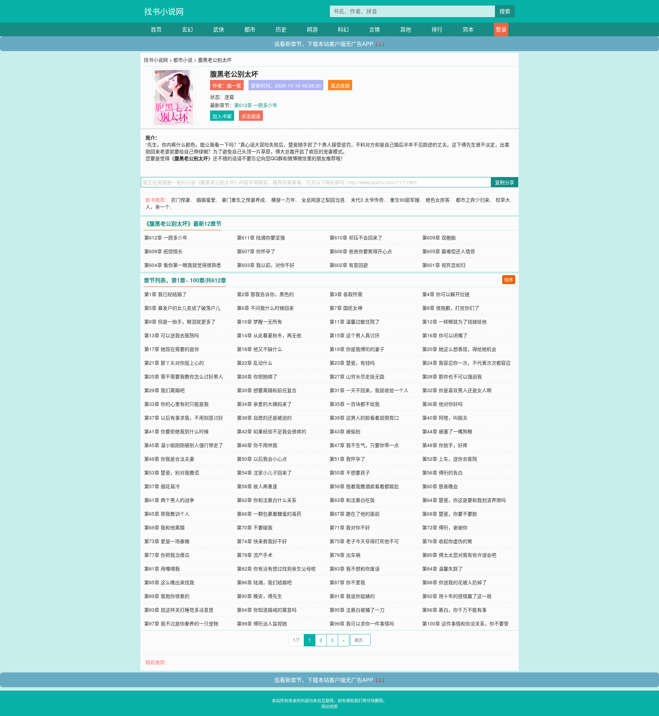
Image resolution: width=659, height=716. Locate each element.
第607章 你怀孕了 (256, 251)
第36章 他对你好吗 (442, 403)
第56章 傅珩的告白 (442, 472)
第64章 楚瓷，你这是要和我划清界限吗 (464, 499)
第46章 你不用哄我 (257, 445)
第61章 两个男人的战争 (169, 499)
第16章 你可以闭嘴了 (444, 335)
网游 (312, 29)
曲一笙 (234, 85)
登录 (501, 29)
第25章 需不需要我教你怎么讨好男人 (183, 376)
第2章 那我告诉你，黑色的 (265, 294)
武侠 (218, 29)
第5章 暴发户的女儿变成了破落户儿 (182, 307)
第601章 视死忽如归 (443, 264)
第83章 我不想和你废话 (355, 568)
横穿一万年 (283, 199)
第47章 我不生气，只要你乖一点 (364, 445)
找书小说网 (164, 11)
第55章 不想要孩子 (350, 472)
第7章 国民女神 (346, 307)
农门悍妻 (180, 199)
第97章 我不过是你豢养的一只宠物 (181, 623)
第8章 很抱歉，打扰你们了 (450, 307)
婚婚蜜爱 (206, 199)
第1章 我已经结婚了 (165, 294)
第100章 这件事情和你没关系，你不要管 (465, 623)
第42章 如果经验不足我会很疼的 (271, 431)
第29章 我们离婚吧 (164, 390)
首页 (156, 29)
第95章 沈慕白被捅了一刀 (357, 609)
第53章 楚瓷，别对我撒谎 (171, 472)
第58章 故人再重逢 (257, 486)
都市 (249, 29)
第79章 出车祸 (345, 554)
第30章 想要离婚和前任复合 (267, 390)
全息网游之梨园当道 (323, 199)
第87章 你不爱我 (347, 582)
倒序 (508, 279)
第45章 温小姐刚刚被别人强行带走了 (183, 445)
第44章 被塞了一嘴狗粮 (447, 431)
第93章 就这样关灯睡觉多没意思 (178, 609)
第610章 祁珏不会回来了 (356, 237)
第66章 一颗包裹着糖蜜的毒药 (269, 513)
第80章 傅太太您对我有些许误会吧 (459, 554)
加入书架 (222, 116)
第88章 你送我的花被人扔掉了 (454, 582)
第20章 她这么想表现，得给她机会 (459, 348)
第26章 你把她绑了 (257, 376)
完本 (468, 29)
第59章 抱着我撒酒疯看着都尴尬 (364, 486)
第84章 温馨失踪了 (442, 568)
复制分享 (504, 182)
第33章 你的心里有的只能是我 (176, 403)
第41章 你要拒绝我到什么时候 (176, 431)
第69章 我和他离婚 (164, 527)
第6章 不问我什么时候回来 (265, 307)
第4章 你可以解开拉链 (446, 294)
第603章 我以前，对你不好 (265, 264)
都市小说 (183, 59)
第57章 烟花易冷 (162, 486)
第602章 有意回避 (349, 264)
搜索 (504, 11)
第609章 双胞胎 (439, 237)
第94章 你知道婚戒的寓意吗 (267, 609)
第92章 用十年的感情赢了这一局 (457, 595)
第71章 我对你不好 (350, 527)
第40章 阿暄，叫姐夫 (444, 417)
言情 (374, 29)
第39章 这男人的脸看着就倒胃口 (364, 417)
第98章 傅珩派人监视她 (262, 623)
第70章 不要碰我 (255, 527)
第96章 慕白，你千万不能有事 (454, 609)
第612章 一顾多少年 (255, 105)
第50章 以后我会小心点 (262, 458)
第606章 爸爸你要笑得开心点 (361, 251)
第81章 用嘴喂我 (162, 568)
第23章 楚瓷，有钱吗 (352, 362)
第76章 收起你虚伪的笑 (447, 541)
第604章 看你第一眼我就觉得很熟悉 (182, 264)
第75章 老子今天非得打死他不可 (364, 541)
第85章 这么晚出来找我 (169, 582)
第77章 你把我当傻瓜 (166, 554)
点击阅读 (251, 116)
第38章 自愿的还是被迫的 (264, 417)
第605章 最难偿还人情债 (448, 251)
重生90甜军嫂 (404, 199)
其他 (405, 29)
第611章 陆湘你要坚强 (261, 237)
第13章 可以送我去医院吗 (171, 335)
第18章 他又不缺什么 (259, 348)
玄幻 (187, 29)
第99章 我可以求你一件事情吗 (362, 623)
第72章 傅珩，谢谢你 (444, 527)
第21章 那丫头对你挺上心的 (174, 362)
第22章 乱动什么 (255, 362)
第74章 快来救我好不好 (262, 541)
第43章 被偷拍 (345, 431)
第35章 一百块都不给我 (355, 403)
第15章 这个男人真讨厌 (355, 335)
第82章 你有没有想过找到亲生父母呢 (276, 568)
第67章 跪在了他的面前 (355, 513)
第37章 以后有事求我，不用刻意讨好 (183, 417)
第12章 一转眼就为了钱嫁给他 (454, 321)
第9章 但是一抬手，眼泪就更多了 (180, 321)
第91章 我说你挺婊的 (352, 595)
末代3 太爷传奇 (367, 199)
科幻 (343, 29)
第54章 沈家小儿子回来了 (264, 472)
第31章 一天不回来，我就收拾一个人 (369, 390)
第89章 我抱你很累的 (166, 595)
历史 (281, 29)
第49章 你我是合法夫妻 (169, 458)
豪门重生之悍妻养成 (243, 199)
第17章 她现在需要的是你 (171, 348)
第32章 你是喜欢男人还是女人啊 (457, 390)
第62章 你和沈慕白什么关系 (267, 499)
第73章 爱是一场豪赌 (166, 541)
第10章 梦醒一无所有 (259, 321)
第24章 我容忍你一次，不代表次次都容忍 (466, 362)
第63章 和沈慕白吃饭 (352, 499)
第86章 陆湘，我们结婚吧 (264, 582)
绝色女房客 (438, 199)
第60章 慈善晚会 (440, 486)
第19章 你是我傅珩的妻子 (357, 348)
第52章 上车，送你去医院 (449, 458)
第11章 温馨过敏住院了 (355, 321)
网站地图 (329, 706)
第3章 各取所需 (346, 294)
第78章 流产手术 (255, 554)
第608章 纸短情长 (163, 251)
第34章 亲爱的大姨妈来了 (264, 403)
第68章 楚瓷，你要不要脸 (449, 513)
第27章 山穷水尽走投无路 (357, 376)
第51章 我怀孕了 (347, 458)
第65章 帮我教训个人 (166, 513)
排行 (436, 29)
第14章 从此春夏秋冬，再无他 (269, 335)
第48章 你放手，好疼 (444, 445)
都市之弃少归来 (472, 199)
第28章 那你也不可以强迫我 (452, 376)
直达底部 (340, 85)
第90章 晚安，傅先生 (259, 595)
